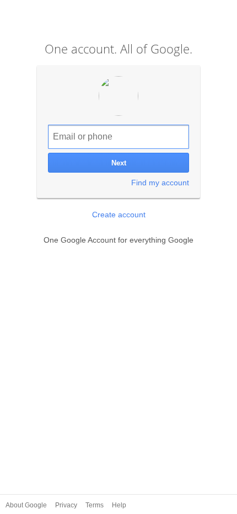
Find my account (160, 182)
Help (119, 505)
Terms (95, 505)
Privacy (67, 505)
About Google (27, 505)
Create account (119, 214)
